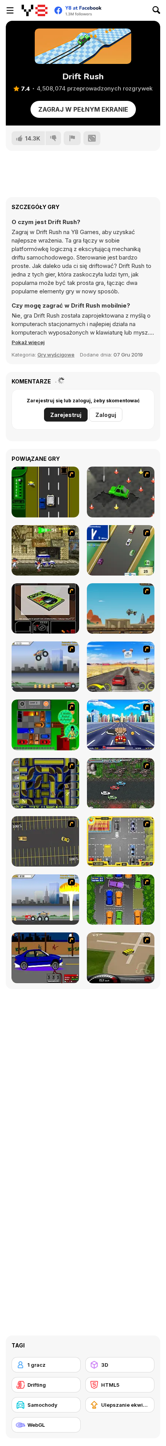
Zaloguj (105, 415)
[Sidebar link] (10, 10)
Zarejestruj (65, 415)
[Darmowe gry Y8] (34, 10)
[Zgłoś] (72, 138)
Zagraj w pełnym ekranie (83, 109)
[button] (28, 342)
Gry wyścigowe (56, 354)
